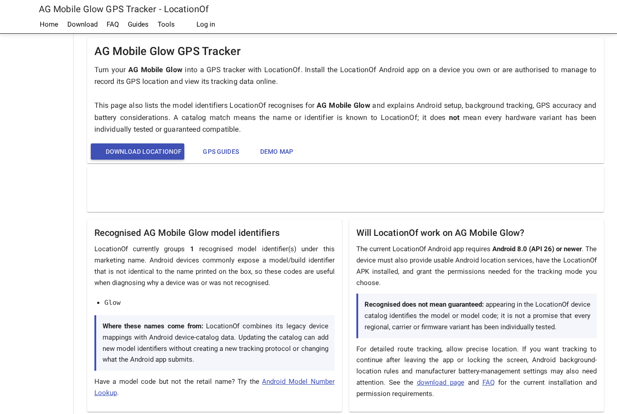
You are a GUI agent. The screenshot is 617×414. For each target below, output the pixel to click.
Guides (138, 24)
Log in (205, 24)
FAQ (113, 24)
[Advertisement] (36, 169)
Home (49, 24)
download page (440, 382)
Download (82, 24)
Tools (166, 24)
